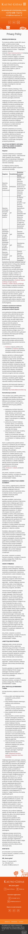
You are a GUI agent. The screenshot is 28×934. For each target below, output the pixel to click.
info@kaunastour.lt (14, 15)
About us (7, 921)
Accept (24, 932)
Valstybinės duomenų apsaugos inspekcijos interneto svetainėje (14, 755)
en (18, 22)
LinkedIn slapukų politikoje (15, 283)
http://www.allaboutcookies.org (17, 390)
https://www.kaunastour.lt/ (15, 53)
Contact (21, 921)
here (3, 930)
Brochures (14, 921)
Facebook (8, 347)
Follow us (21, 889)
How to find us (10, 889)
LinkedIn (15, 468)
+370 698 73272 (14, 12)
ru (14, 22)
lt (9, 22)
